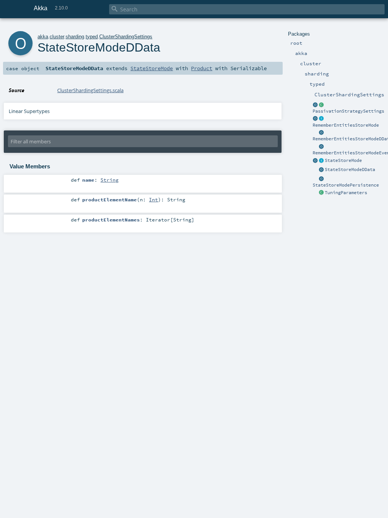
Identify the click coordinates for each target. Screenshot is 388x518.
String (109, 180)
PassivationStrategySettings (348, 111)
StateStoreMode (343, 160)
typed (92, 36)
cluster (57, 36)
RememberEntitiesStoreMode (346, 125)
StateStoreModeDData (350, 169)
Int (153, 199)
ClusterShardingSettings (125, 36)
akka (43, 36)
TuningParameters (346, 192)
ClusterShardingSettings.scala (90, 90)
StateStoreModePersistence (346, 185)
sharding (75, 36)
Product (201, 68)
